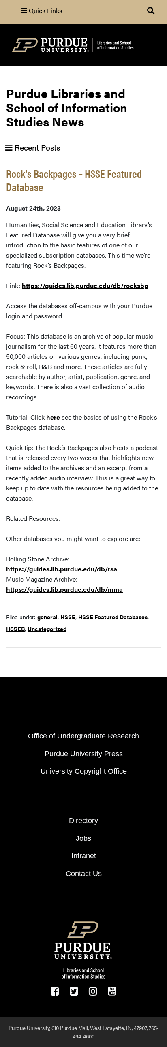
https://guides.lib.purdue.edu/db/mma (64, 589)
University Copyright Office (84, 771)
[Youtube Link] (112, 991)
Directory (83, 821)
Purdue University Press (84, 754)
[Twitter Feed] (74, 991)
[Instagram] (93, 991)
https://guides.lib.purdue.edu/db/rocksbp (85, 285)
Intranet (83, 856)
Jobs (83, 838)
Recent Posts (36, 147)
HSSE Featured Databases (113, 617)
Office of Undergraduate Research (83, 736)
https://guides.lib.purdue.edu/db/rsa (61, 569)
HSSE (67, 617)
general (47, 617)
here (53, 417)
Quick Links (44, 10)
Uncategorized (47, 629)
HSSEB (15, 629)
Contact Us (84, 874)
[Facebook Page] (55, 991)
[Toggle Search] (150, 10)
